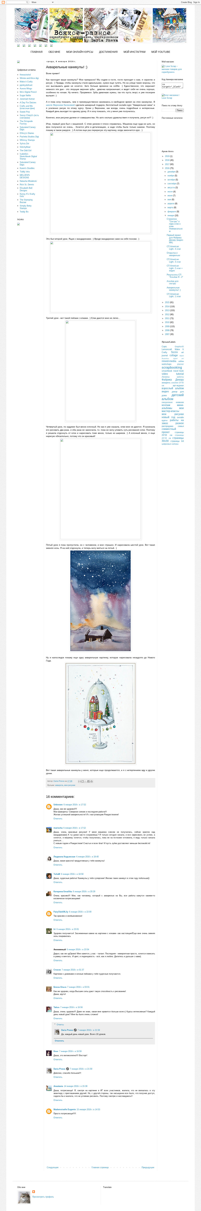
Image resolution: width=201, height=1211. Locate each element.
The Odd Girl (25, 150)
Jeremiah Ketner (27, 99)
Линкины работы (173, 377)
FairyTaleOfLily (61, 912)
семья (181, 426)
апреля (171, 203)
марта (171, 207)
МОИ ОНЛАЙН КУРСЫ (79, 52)
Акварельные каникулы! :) (174, 288)
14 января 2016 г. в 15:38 (75, 1086)
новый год (168, 417)
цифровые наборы (170, 444)
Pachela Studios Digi (29, 136)
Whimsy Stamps (27, 140)
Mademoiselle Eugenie (65, 1109)
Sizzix (174, 352)
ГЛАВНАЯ (37, 52)
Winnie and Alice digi (29, 78)
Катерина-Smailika (63, 891)
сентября (172, 183)
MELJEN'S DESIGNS (25, 176)
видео (165, 391)
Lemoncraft (167, 349)
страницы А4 (177, 441)
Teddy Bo (24, 212)
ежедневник (167, 402)
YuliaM (57, 874)
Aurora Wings (26, 88)
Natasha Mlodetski (28, 181)
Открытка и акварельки (173, 254)
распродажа (167, 426)
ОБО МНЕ (54, 52)
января (171, 215)
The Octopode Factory (26, 122)
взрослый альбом (173, 388)
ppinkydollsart (26, 85)
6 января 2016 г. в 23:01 (68, 929)
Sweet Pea (25, 112)
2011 (167, 318)
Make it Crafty (26, 81)
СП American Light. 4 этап (174, 247)
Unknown (58, 804)
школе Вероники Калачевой (60, 105)
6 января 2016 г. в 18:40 (87, 856)
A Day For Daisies (28, 102)
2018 (167, 160)
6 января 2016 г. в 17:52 (75, 804)
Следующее (52, 1167)
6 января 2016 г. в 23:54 (78, 949)
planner (180, 364)
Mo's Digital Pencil (28, 92)
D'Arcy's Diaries (27, 133)
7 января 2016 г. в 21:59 (89, 1030)
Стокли (57, 970)
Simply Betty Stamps (26, 207)
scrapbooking (172, 367)
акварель (59, 785)
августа (171, 187)
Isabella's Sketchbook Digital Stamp (28, 156)
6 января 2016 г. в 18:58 (72, 874)
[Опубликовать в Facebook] (88, 781)
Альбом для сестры (172, 282)
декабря (172, 171)
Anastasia (58, 1086)
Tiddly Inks (25, 171)
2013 (167, 310)
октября (172, 179)
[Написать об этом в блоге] (82, 781)
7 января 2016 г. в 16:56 (71, 1007)
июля (170, 191)
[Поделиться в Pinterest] (91, 781)
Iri (55, 929)
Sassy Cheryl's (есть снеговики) (29, 116)
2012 (167, 314)
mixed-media (169, 361)
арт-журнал (178, 385)
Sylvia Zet (24, 143)
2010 (167, 322)
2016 (167, 168)
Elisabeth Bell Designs (26, 189)
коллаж (166, 405)
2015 (167, 302)
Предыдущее (148, 1167)
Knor (56, 1051)
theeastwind (25, 75)
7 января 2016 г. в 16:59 (70, 1051)
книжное (180, 402)
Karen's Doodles (27, 168)
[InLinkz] (18, 224)
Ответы (60, 1024)
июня (170, 195)
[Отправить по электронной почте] (79, 781)
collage (174, 355)
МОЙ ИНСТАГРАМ (134, 52)
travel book (178, 371)
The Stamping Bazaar (26, 201)
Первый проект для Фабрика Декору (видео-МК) (175, 239)
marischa (58, 828)
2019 (167, 156)
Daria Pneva (67, 1030)
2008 (167, 330)
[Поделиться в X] (85, 781)
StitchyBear (25, 147)
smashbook (167, 371)
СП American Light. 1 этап (174, 295)
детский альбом (173, 397)
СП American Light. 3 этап (174, 260)
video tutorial (173, 374)
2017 (167, 164)
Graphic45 (179, 346)
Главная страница (100, 1167)
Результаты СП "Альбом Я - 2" (175, 276)
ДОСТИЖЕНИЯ (108, 52)
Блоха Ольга (60, 987)
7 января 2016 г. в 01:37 (73, 970)
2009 (167, 326)
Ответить (58, 818)
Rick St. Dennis (27, 184)
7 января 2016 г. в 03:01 (78, 987)
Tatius (56, 1007)
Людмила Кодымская (64, 856)
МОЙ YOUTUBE (160, 52)
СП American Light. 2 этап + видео (175, 268)
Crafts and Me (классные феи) (27, 107)
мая (170, 199)
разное (180, 423)
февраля (172, 211)
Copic (164, 346)
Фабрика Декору (173, 379)
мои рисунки (69, 785)
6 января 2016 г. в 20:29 (84, 891)
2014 (167, 306)
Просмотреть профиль (43, 1197)
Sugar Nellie (25, 95)
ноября (171, 175)
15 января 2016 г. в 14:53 (88, 1109)
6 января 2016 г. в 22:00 (80, 912)
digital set (178, 358)
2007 (167, 334)
